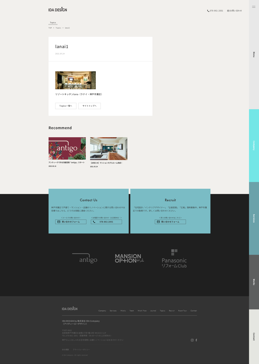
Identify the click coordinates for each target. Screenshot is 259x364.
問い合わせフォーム (71, 222)
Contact (254, 337)
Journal (153, 310)
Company (254, 145)
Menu (254, 54)
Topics (58, 28)
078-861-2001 (106, 222)
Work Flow (142, 310)
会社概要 (65, 349)
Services (254, 218)
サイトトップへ (90, 106)
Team (132, 310)
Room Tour (182, 310)
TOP (50, 28)
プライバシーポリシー (81, 349)
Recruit (172, 310)
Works (254, 282)
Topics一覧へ (65, 106)
